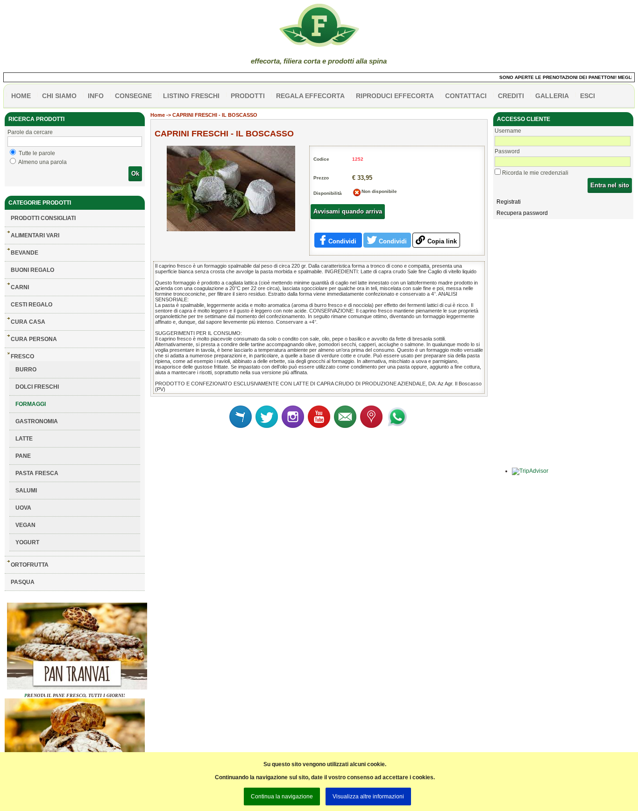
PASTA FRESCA (36, 473)
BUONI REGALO (32, 270)
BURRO (25, 369)
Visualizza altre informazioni (368, 796)
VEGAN (25, 525)
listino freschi (191, 96)
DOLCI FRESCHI (37, 387)
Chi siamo (59, 96)
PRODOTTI (248, 96)
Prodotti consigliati (43, 218)
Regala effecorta (310, 96)
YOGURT (27, 542)
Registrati (508, 202)
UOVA (23, 508)
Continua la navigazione (282, 796)
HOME (21, 96)
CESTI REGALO (31, 304)
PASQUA (23, 582)
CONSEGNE (133, 96)
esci (587, 96)
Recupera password (522, 213)
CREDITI (511, 96)
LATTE (24, 438)
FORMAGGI (30, 404)
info (96, 96)
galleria (552, 96)
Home (157, 115)
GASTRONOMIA (36, 421)
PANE (23, 456)
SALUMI (26, 490)
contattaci (466, 96)
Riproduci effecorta (395, 96)
